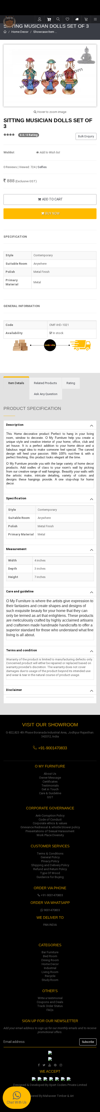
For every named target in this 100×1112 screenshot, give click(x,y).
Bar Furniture (50, 952)
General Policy (50, 857)
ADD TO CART (52, 199)
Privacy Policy (50, 861)
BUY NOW (52, 213)
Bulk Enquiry (86, 136)
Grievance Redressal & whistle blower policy (50, 827)
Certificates (50, 781)
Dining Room (50, 960)
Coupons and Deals (50, 1002)
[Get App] (50, 1059)
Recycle (50, 976)
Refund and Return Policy (50, 869)
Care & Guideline (50, 793)
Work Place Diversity (50, 835)
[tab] (16, 383)
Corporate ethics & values (50, 823)
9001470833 (52, 910)
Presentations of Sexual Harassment (50, 831)
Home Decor (19, 32)
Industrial (50, 968)
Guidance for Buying (50, 877)
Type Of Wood (50, 873)
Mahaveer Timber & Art (58, 1096)
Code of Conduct (50, 819)
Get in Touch (50, 789)
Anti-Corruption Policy (50, 815)
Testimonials (50, 785)
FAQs (50, 1010)
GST (50, 797)
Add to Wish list (49, 152)
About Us (50, 773)
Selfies (42, 167)
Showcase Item (43, 32)
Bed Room (50, 956)
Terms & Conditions (50, 853)
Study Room (50, 980)
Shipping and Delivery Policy (50, 865)
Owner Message (50, 777)
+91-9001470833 (52, 895)
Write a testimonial (50, 998)
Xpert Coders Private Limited (68, 1085)
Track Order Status (50, 1006)
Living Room (50, 972)
